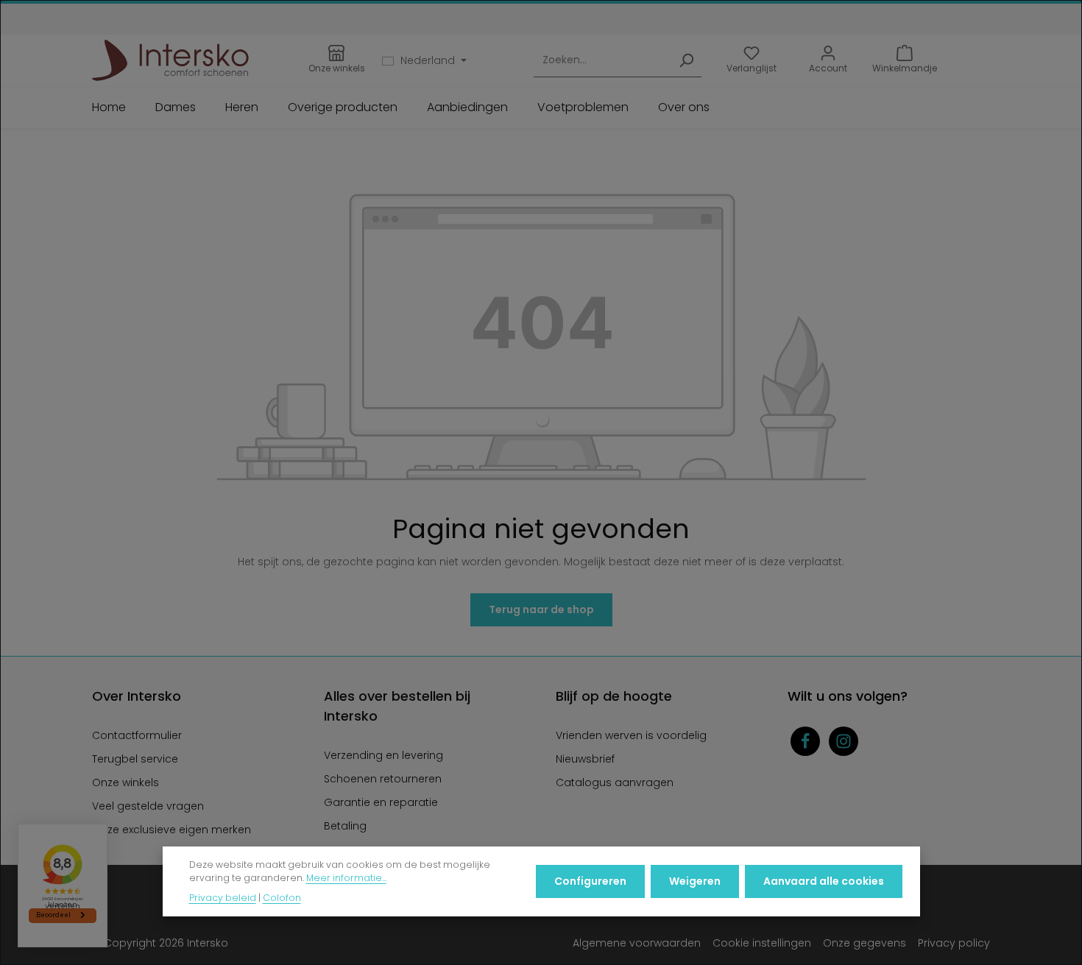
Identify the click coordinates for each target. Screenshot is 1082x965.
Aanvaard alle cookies (823, 881)
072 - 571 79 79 (583, 15)
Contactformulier (137, 735)
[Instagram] (843, 741)
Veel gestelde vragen (148, 806)
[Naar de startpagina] (170, 60)
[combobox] (602, 60)
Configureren (590, 881)
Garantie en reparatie (381, 802)
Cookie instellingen (762, 943)
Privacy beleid (222, 897)
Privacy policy (954, 943)
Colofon (282, 897)
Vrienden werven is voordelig (631, 735)
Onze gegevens (864, 943)
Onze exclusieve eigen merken (171, 829)
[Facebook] (805, 741)
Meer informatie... (346, 878)
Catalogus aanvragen (614, 782)
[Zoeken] (686, 60)
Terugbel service (135, 759)
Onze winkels (125, 782)
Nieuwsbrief (585, 759)
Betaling (345, 826)
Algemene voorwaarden (637, 943)
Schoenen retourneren (383, 778)
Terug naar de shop (541, 609)
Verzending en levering (383, 755)
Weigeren (695, 881)
